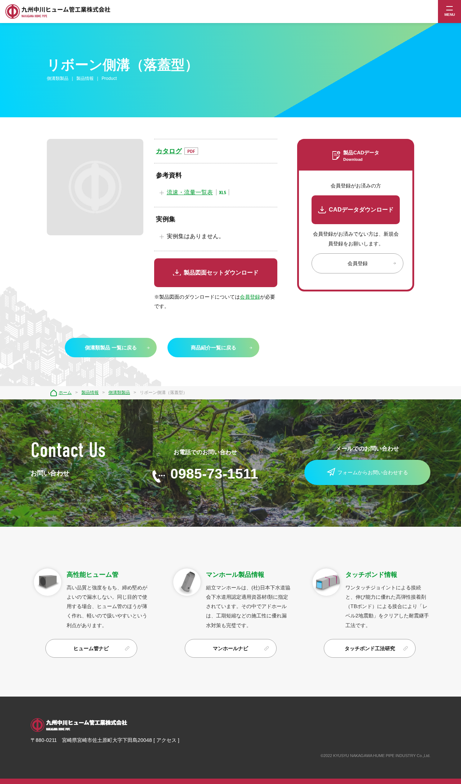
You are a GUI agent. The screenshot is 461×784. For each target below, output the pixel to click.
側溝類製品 (119, 392)
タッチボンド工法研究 (370, 648)
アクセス (166, 740)
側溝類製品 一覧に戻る (111, 347)
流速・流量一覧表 (190, 192)
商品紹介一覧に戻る (213, 347)
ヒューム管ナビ (91, 648)
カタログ (169, 151)
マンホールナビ (230, 648)
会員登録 (250, 297)
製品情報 (90, 392)
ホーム (65, 392)
